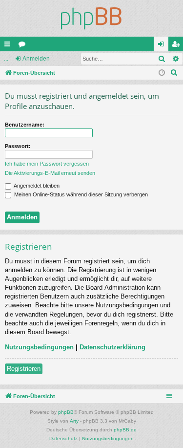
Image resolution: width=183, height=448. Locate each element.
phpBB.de (125, 429)
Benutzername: (24, 125)
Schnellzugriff (9, 46)
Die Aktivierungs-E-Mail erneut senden (50, 173)
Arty (74, 421)
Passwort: (18, 146)
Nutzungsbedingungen (39, 347)
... (6, 58)
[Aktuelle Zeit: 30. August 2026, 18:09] (162, 73)
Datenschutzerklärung (112, 347)
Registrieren (24, 368)
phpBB (66, 412)
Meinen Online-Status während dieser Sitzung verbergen (80, 194)
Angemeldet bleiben (36, 186)
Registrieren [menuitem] (177, 46)
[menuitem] (174, 72)
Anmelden (36, 58)
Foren (24, 46)
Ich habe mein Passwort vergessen (47, 164)
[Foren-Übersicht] (91, 18)
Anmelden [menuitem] (163, 46)
